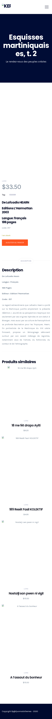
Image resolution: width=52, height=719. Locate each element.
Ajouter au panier (15, 242)
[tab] (26, 261)
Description (26, 261)
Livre (4, 181)
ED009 (12, 194)
